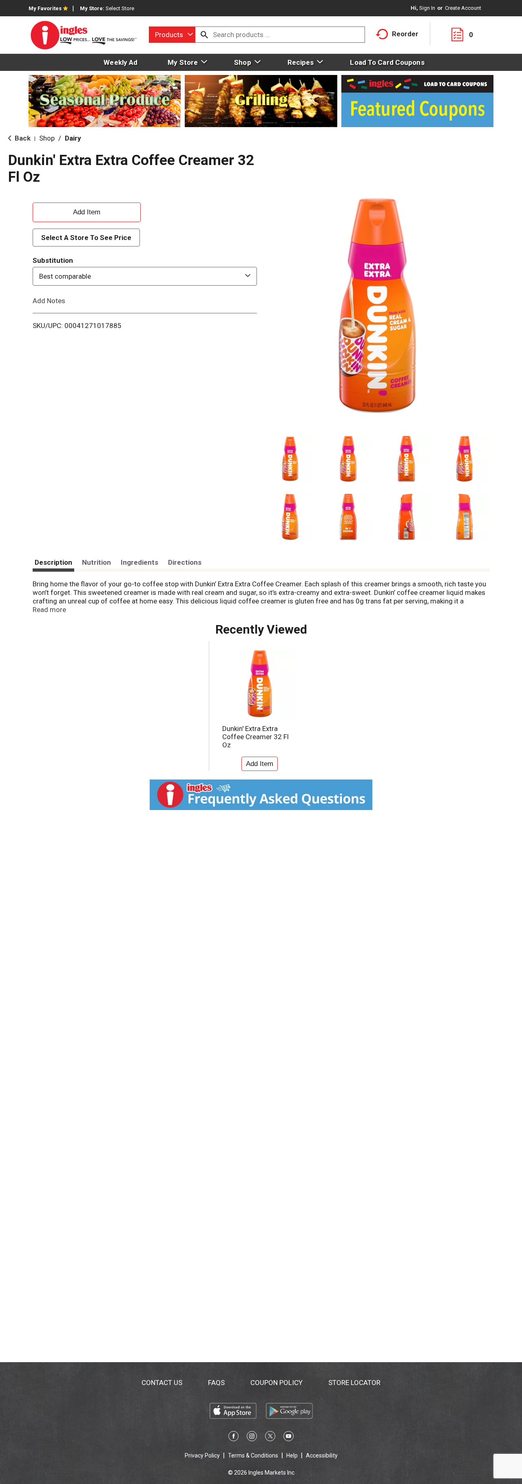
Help (292, 1455)
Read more (49, 609)
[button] (290, 459)
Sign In (427, 8)
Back (22, 138)
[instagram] (252, 1437)
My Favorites (45, 8)
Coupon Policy (276, 1382)
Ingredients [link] (139, 562)
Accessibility (322, 1455)
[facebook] (233, 1437)
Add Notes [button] (49, 301)
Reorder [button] (405, 34)
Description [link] (53, 562)
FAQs (216, 1382)
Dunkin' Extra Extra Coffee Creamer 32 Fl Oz (255, 736)
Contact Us (162, 1382)
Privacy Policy (202, 1455)
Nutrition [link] (96, 562)
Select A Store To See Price (86, 237)
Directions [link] (184, 562)
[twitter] (270, 1437)
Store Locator (354, 1382)
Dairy (73, 138)
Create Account (463, 8)
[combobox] (172, 34)
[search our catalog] (204, 34)
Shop (47, 138)
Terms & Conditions (253, 1455)
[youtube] (288, 1437)
